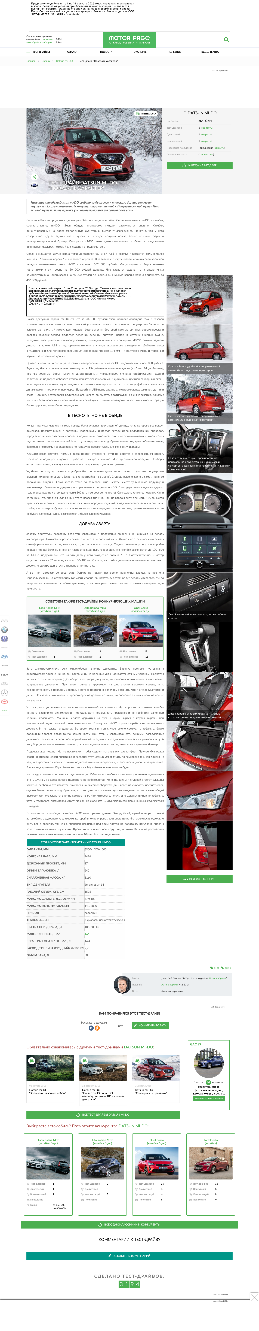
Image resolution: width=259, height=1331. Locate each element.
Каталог (72, 52)
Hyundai (3, 656)
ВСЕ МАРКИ (4, 709)
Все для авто (210, 52)
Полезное (174, 52)
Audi (3, 620)
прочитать (207, 154)
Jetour (3, 665)
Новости (106, 52)
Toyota (3, 701)
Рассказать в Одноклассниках (97, 1028)
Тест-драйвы (41, 52)
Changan (3, 638)
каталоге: (48, 39)
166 (87, 934)
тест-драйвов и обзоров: (39, 42)
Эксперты (140, 52)
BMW (3, 629)
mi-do (216, 968)
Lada (3, 683)
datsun (227, 968)
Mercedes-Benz (3, 692)
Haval (3, 647)
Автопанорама (217, 978)
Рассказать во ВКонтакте (91, 1028)
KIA (3, 674)
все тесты (206, 128)
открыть (206, 134)
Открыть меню (28, 55)
